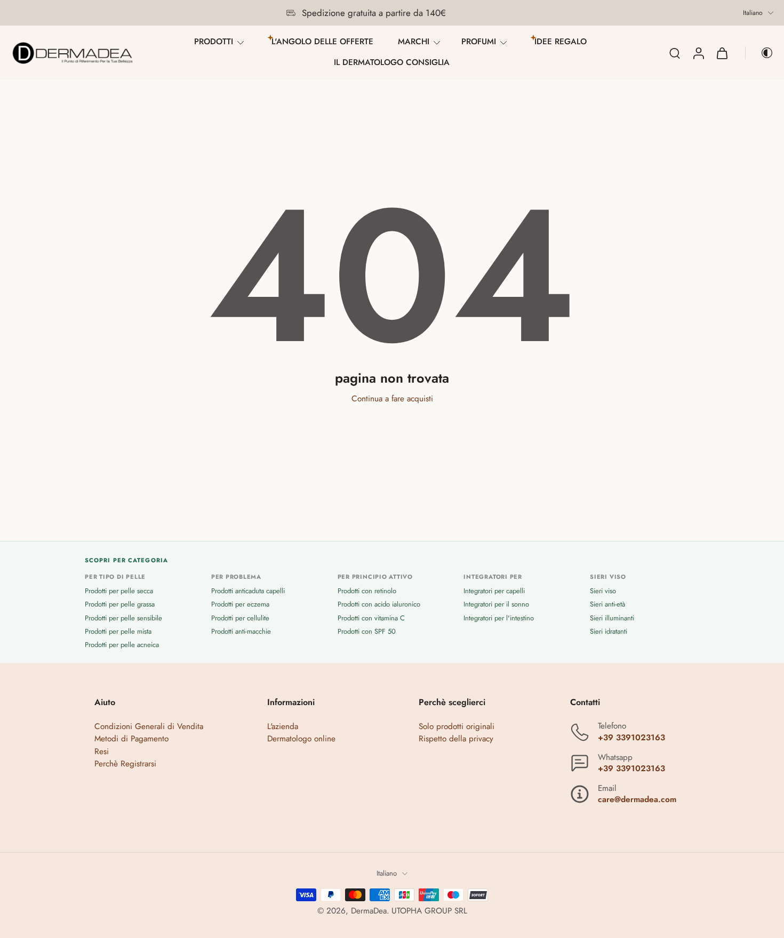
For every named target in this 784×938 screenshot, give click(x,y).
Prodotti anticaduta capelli (248, 591)
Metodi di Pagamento (131, 739)
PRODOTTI (213, 41)
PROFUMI (478, 41)
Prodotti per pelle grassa (120, 605)
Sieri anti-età (607, 605)
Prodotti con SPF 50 (367, 631)
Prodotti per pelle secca (119, 591)
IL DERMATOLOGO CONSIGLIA (392, 62)
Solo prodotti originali (456, 727)
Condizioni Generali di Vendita (148, 727)
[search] (674, 52)
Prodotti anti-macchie (241, 631)
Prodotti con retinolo (367, 591)
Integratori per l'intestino (498, 618)
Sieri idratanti (608, 631)
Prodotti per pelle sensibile (123, 618)
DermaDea (369, 911)
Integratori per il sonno (496, 605)
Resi (101, 751)
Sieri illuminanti (612, 618)
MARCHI (413, 41)
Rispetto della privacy (456, 739)
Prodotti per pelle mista (118, 631)
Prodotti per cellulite (240, 618)
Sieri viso (603, 591)
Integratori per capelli (494, 591)
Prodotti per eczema (240, 605)
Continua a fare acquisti (392, 399)
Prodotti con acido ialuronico (379, 605)
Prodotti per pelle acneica (122, 645)
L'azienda (282, 727)
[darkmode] (759, 52)
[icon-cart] (721, 53)
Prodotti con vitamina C (371, 618)
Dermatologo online (301, 739)
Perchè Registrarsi (125, 764)
